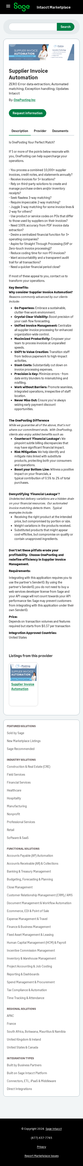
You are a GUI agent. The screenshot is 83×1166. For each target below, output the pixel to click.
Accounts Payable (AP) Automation (30, 855)
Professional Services (21, 822)
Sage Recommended (21, 749)
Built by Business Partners (24, 1065)
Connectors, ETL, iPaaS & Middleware (31, 1081)
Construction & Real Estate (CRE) (28, 766)
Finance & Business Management (29, 927)
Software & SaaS (18, 838)
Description (20, 131)
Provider (40, 131)
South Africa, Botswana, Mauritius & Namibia (36, 1031)
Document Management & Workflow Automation (39, 903)
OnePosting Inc (24, 100)
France (11, 1023)
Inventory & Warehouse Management (31, 958)
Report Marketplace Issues (42, 1155)
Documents (60, 131)
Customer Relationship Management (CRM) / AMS (40, 895)
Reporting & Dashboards (23, 974)
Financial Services (19, 782)
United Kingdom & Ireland (24, 1039)
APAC (10, 1016)
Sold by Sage (15, 733)
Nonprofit (13, 814)
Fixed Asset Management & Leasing (30, 934)
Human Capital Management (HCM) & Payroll (36, 942)
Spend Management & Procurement (31, 982)
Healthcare (14, 790)
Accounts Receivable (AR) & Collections (32, 863)
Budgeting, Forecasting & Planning (30, 879)
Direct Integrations (19, 1089)
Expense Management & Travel (27, 919)
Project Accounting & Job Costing (29, 966)
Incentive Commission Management (31, 950)
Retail (10, 830)
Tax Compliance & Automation (27, 990)
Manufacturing (17, 806)
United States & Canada (22, 1047)
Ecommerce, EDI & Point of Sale (28, 911)
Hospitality (14, 798)
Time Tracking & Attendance (25, 998)
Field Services (16, 774)
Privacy (41, 1146)
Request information (27, 113)
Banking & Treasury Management (29, 871)
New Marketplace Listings (24, 741)
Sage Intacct (54, 1128)
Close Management (20, 887)
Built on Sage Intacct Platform (27, 1073)
